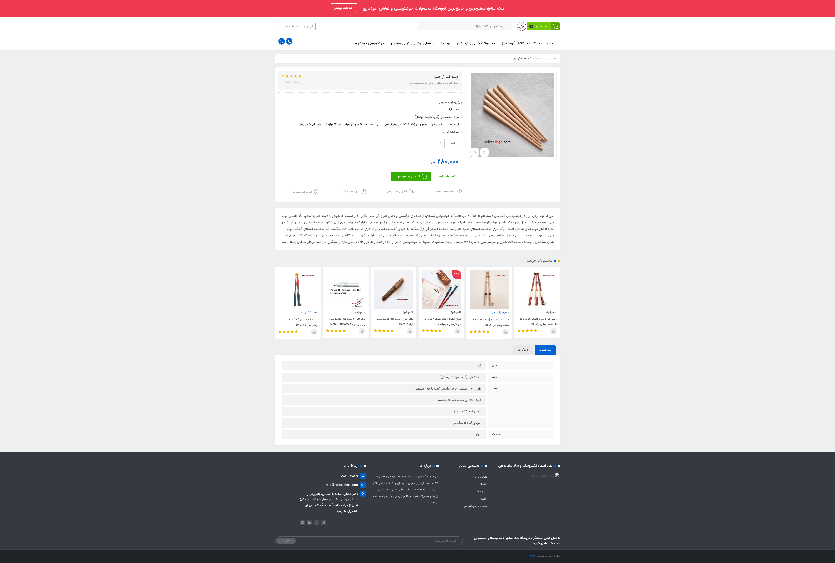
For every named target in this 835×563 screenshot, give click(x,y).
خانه (550, 43)
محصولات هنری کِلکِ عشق (476, 43)
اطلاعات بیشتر (343, 8)
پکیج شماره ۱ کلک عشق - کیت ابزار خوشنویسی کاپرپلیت (442, 321)
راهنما (483, 498)
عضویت (286, 540)
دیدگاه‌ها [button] (523, 349)
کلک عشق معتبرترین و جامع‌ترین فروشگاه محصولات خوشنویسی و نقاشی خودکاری (432, 8)
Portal (532, 556)
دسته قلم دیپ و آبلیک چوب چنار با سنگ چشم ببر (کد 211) (489, 322)
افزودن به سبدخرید (408, 176)
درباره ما (482, 491)
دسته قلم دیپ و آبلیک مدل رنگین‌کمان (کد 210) (302, 322)
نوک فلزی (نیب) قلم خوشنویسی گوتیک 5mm (395, 321)
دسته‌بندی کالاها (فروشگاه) (521, 43)
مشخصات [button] (545, 349)
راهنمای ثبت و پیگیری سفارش (412, 43)
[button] (543, 26)
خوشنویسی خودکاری (369, 43)
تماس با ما (480, 476)
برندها (445, 43)
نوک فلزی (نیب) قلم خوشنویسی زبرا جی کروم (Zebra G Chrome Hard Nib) (347, 324)
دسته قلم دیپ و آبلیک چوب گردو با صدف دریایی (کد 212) (538, 321)
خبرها (483, 483)
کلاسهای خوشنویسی (475, 506)
